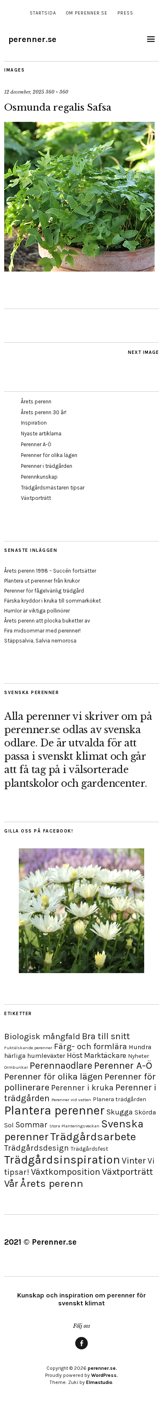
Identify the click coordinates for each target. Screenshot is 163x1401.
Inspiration (34, 423)
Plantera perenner (54, 1110)
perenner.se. (102, 1368)
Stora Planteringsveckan (74, 1126)
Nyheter (138, 1056)
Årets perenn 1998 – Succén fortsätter (50, 571)
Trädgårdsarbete (93, 1136)
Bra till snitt (106, 1036)
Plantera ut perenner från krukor (42, 581)
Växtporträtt (36, 498)
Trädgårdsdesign (36, 1148)
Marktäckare (105, 1055)
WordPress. (104, 1375)
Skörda (145, 1112)
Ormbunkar (16, 1067)
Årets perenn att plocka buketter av (47, 621)
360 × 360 (57, 92)
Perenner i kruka (82, 1087)
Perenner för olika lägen (49, 455)
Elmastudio (99, 1382)
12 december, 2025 (24, 92)
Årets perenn (36, 401)
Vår (11, 1183)
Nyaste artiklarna (41, 433)
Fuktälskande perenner (28, 1047)
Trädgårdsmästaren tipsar (52, 487)
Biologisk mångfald (42, 1036)
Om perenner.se (86, 13)
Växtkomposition (65, 1171)
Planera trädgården (119, 1099)
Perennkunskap (39, 477)
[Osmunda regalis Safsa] (79, 269)
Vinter (134, 1160)
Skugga (119, 1112)
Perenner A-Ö (36, 444)
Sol (9, 1125)
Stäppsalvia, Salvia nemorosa (40, 640)
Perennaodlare (61, 1065)
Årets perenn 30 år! (43, 412)
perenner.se (32, 39)
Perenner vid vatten (71, 1099)
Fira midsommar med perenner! (42, 631)
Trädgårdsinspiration (62, 1159)
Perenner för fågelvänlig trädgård (44, 591)
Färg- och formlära (90, 1046)
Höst (74, 1055)
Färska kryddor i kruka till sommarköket (52, 601)
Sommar (31, 1124)
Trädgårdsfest (89, 1148)
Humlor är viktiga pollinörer (37, 611)
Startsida (43, 13)
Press (125, 13)
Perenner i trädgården (46, 466)
